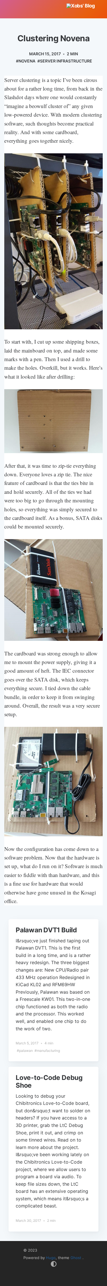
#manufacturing (47, 1050)
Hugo (51, 1257)
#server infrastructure (64, 60)
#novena (25, 60)
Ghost (76, 1257)
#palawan (25, 1050)
